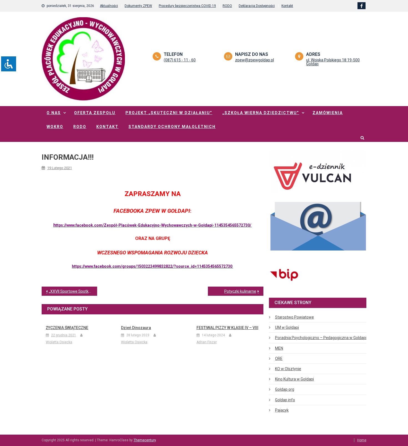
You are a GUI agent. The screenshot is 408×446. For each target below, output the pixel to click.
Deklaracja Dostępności (257, 6)
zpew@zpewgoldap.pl (254, 60)
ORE (279, 358)
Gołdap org (284, 389)
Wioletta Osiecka (59, 342)
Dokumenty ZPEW (138, 6)
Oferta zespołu (94, 113)
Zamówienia (328, 113)
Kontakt (287, 6)
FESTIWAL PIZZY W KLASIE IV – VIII (227, 327)
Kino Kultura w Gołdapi (294, 379)
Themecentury (145, 440)
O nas (54, 113)
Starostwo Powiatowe (294, 317)
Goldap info (285, 400)
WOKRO (55, 126)
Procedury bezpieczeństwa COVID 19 (187, 6)
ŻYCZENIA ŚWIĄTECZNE (67, 327)
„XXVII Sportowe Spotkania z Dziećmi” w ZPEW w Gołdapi (73, 291)
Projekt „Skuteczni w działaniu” (168, 113)
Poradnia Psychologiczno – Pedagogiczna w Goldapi (320, 337)
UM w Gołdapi (287, 327)
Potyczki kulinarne (240, 291)
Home (361, 440)
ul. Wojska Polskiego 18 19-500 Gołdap (333, 62)
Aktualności (109, 6)
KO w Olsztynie (288, 369)
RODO (227, 6)
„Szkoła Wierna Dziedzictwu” (260, 113)
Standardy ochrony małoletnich (172, 126)
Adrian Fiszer (207, 342)
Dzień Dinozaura (136, 327)
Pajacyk (282, 410)
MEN (279, 348)
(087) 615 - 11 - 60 (180, 60)
